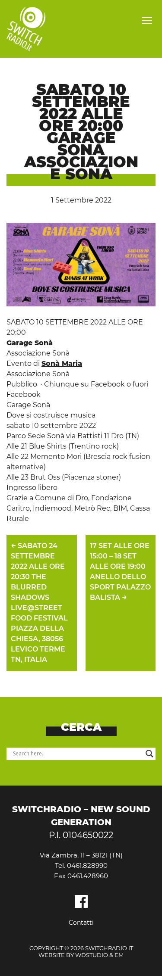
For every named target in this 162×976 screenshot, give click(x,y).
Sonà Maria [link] (61, 363)
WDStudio (91, 954)
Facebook (81, 901)
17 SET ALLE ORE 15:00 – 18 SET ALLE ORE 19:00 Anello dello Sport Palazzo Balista (120, 572)
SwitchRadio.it (25, 28)
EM (119, 954)
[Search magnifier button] (149, 754)
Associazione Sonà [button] (38, 374)
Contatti (81, 922)
